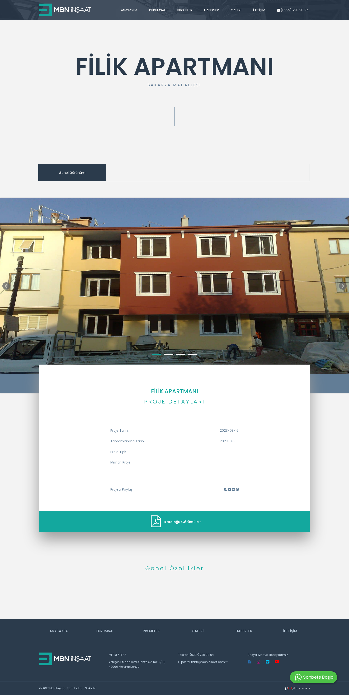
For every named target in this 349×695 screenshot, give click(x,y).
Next (343, 286)
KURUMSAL (157, 10)
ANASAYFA (129, 10)
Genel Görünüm (72, 172)
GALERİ (236, 10)
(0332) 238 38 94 (294, 10)
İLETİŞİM (259, 10)
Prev (6, 286)
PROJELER (184, 10)
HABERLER (211, 10)
